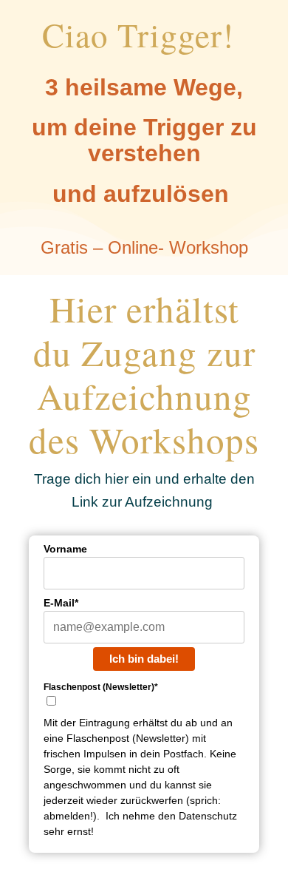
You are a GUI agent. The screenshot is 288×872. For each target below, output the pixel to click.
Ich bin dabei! (144, 658)
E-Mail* (61, 603)
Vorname (65, 549)
